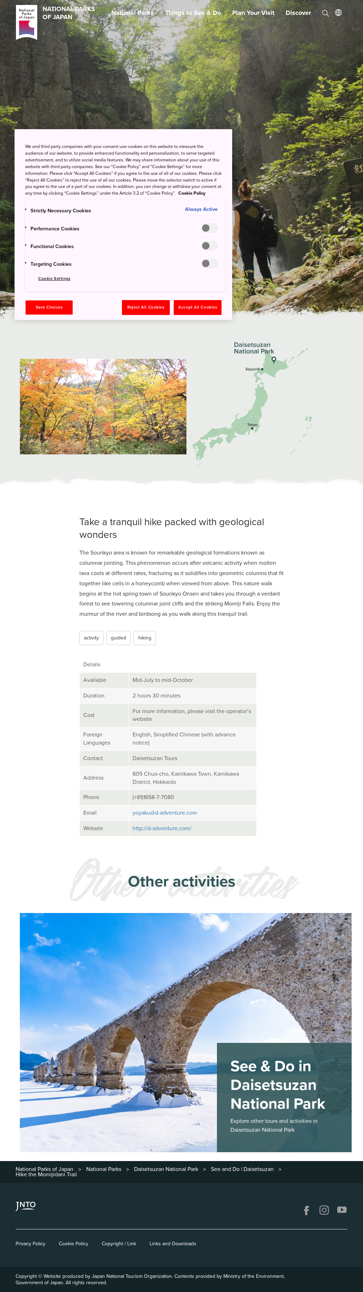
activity (91, 638)
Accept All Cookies (197, 307)
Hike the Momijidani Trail (46, 1174)
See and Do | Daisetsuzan (242, 1169)
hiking (144, 638)
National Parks (132, 13)
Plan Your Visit (253, 13)
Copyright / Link (119, 1244)
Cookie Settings (54, 278)
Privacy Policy (30, 1244)
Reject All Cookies (145, 307)
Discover (298, 13)
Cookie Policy (73, 1244)
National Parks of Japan (44, 1169)
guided (118, 638)
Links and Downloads (173, 1244)
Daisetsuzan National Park (166, 1169)
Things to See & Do (193, 13)
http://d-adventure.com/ (162, 828)
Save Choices (49, 307)
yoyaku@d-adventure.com (165, 812)
